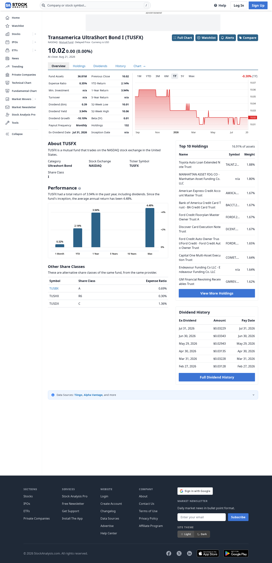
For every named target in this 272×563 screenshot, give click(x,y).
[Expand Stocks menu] (35, 34)
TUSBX (53, 288)
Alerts (229, 38)
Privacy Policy (148, 518)
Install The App (72, 518)
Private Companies (36, 518)
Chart (138, 66)
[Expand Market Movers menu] (35, 99)
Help (222, 5)
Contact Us (146, 504)
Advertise (107, 526)
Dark (204, 534)
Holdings (79, 66)
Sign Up (258, 5)
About (143, 496)
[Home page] (16, 5)
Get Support (70, 511)
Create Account (111, 504)
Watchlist (209, 38)
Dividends (100, 66)
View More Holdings (216, 293)
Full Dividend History (217, 377)
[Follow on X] (179, 553)
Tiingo (78, 395)
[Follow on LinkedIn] (189, 553)
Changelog (108, 511)
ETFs (26, 511)
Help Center (108, 533)
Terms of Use (148, 511)
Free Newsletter (73, 504)
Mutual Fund (66, 42)
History (120, 66)
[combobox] (95, 5)
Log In (239, 5)
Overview (59, 66)
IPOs (26, 504)
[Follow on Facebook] (169, 553)
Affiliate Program (151, 526)
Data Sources (109, 518)
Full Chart (184, 38)
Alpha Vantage (93, 395)
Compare (249, 38)
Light (187, 534)
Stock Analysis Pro (75, 496)
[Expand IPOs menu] (35, 42)
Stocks (28, 496)
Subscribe (238, 517)
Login (104, 496)
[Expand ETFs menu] (35, 50)
